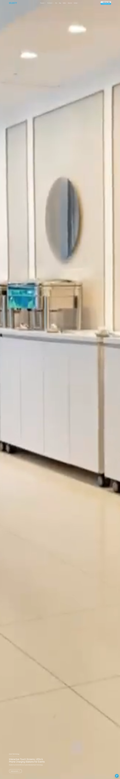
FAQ (56, 3)
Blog (60, 3)
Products (42, 3)
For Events (49, 3)
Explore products (14, 771)
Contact (75, 3)
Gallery (64, 3)
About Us (70, 3)
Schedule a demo (106, 3)
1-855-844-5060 (106, 2)
